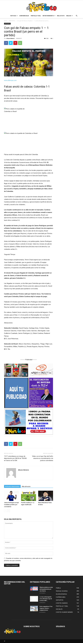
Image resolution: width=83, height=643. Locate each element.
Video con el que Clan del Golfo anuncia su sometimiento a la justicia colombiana (42, 458)
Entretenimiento (48, 15)
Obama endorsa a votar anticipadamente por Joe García (46, 589)
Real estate (60, 15)
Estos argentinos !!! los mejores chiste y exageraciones (46, 608)
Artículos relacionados (12, 486)
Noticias (13, 15)
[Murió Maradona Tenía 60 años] (45, 496)
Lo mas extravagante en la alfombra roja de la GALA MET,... (46, 598)
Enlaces (68, 15)
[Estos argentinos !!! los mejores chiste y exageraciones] (34, 608)
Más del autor (26, 486)
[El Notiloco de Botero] (41, 7)
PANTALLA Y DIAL (36, 15)
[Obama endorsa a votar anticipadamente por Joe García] (34, 588)
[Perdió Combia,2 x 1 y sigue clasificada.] (28, 496)
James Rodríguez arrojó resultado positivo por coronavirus (11, 504)
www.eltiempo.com (10, 80)
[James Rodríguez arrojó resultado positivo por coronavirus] (11, 496)
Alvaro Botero (10, 38)
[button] (76, 16)
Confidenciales (24, 15)
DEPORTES (12, 21)
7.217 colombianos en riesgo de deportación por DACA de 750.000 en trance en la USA (15, 458)
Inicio (5, 21)
